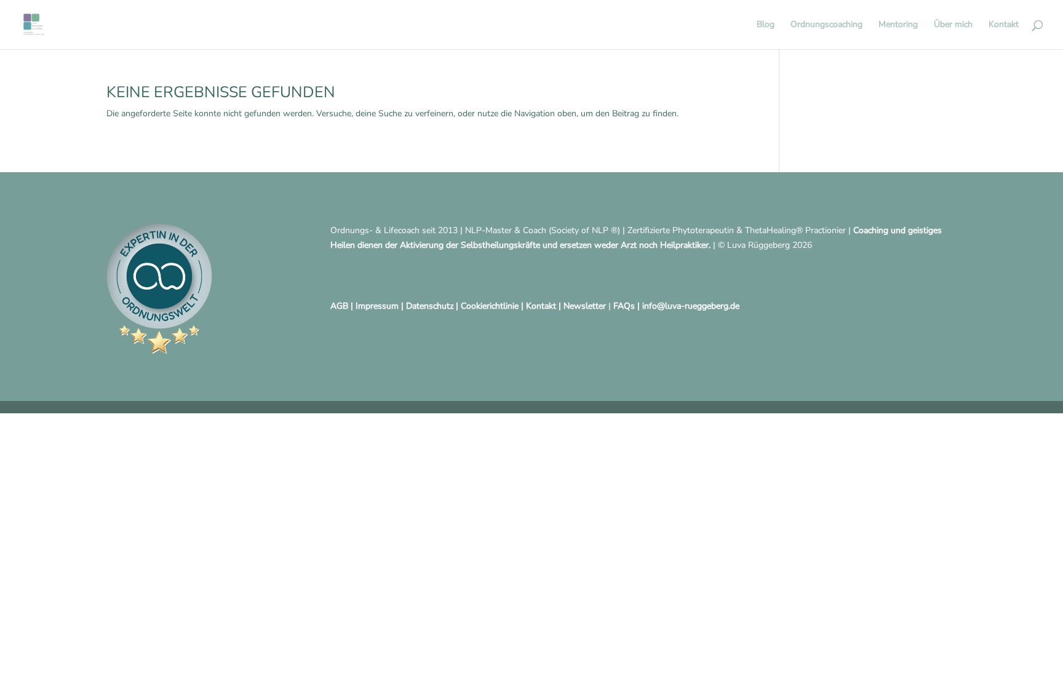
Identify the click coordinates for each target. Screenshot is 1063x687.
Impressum (377, 306)
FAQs (624, 306)
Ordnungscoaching (826, 25)
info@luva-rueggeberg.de (690, 306)
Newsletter (584, 306)
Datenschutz (429, 306)
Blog (765, 25)
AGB (339, 306)
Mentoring (898, 25)
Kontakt (1004, 25)
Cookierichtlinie (490, 306)
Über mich (953, 25)
